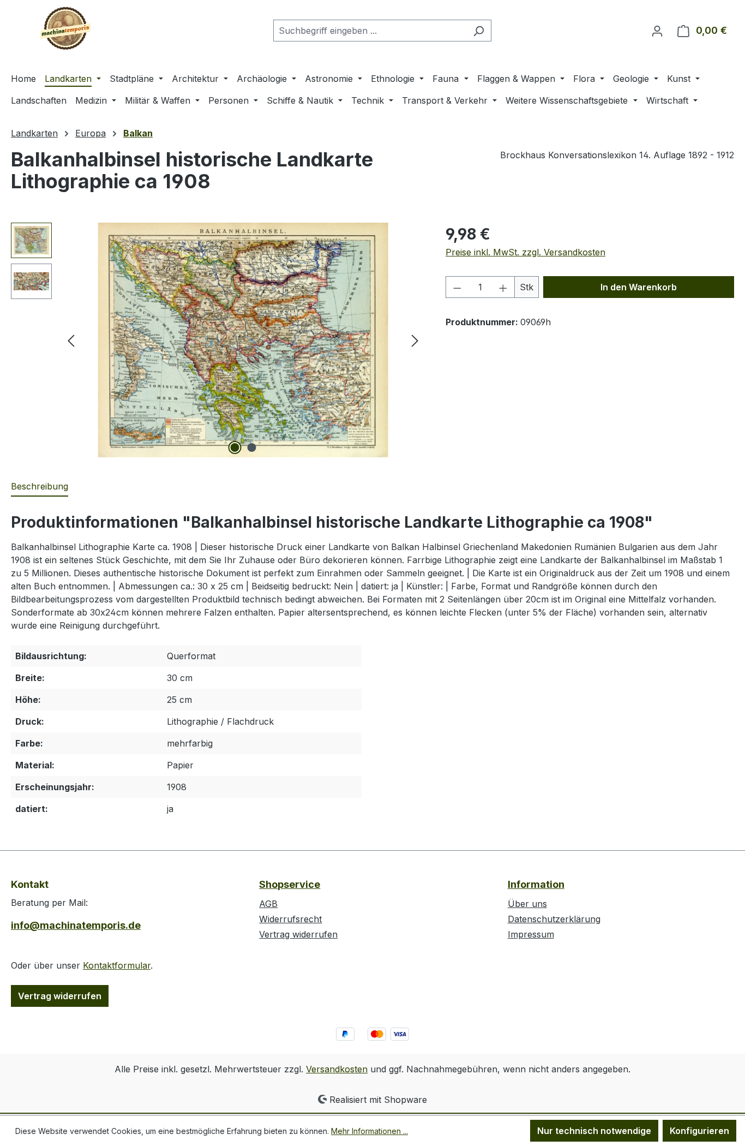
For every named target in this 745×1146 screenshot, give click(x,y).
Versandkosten (337, 1069)
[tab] (39, 487)
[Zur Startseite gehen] (65, 28)
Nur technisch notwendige (594, 1130)
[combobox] (369, 30)
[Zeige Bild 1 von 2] (234, 447)
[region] (217, 340)
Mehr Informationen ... (369, 1131)
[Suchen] (478, 30)
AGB (268, 903)
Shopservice (289, 884)
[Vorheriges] (71, 340)
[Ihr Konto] (657, 30)
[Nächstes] (415, 340)
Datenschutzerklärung (554, 919)
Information (536, 884)
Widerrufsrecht (290, 919)
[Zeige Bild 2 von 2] (251, 447)
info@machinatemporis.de (76, 925)
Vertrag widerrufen (59, 995)
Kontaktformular (117, 965)
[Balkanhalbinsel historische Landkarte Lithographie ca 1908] (243, 340)
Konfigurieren (699, 1130)
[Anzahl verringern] (457, 287)
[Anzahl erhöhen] (503, 287)
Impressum (531, 934)
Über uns (527, 903)
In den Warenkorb (638, 287)
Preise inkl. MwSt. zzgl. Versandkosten (525, 252)
